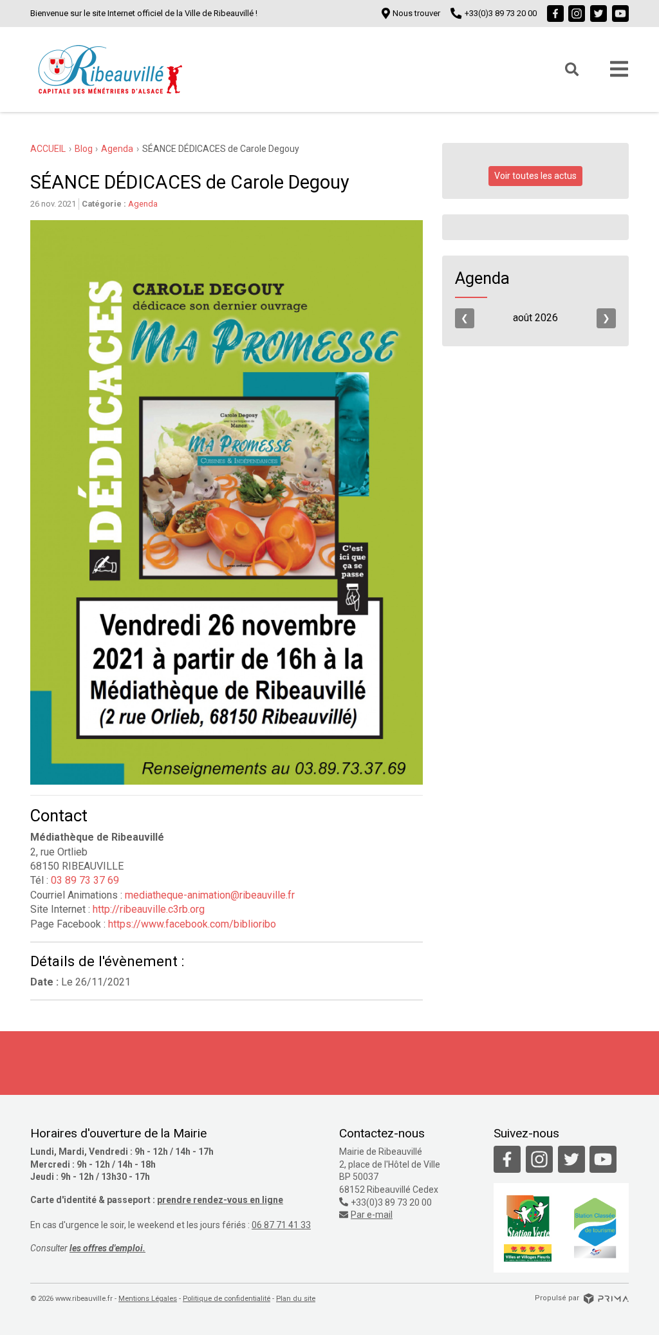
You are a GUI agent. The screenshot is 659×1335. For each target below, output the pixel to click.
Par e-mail (372, 1214)
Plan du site (295, 1298)
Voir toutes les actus (535, 176)
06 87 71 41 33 (281, 1225)
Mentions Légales (147, 1298)
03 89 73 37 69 (85, 880)
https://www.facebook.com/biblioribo (191, 924)
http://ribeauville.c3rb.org (147, 909)
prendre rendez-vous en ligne (220, 1200)
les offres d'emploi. (107, 1248)
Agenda (143, 204)
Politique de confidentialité (226, 1298)
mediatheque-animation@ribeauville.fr (210, 895)
